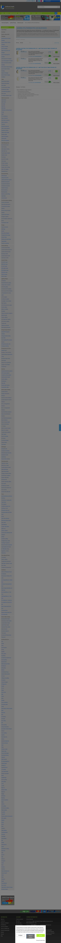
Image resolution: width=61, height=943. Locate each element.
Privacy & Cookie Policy (40, 940)
